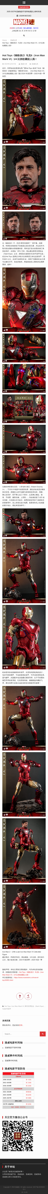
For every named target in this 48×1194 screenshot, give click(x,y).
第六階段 (28, 1098)
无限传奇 (18, 1076)
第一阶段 (28, 1079)
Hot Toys (7, 1006)
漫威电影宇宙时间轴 (13, 1048)
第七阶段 (28, 1104)
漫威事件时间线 (11, 1061)
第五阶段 (28, 1095)
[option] (24, 11)
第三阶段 (28, 1086)
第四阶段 (28, 1092)
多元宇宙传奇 (18, 1089)
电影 (12, 1107)
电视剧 (17, 1107)
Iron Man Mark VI (17, 1006)
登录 (20, 1025)
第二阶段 (28, 1082)
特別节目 (22, 1107)
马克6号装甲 (6, 1009)
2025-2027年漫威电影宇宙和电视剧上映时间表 (24, 11)
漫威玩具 (35, 64)
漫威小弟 (24, 64)
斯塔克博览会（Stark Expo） (35, 1006)
